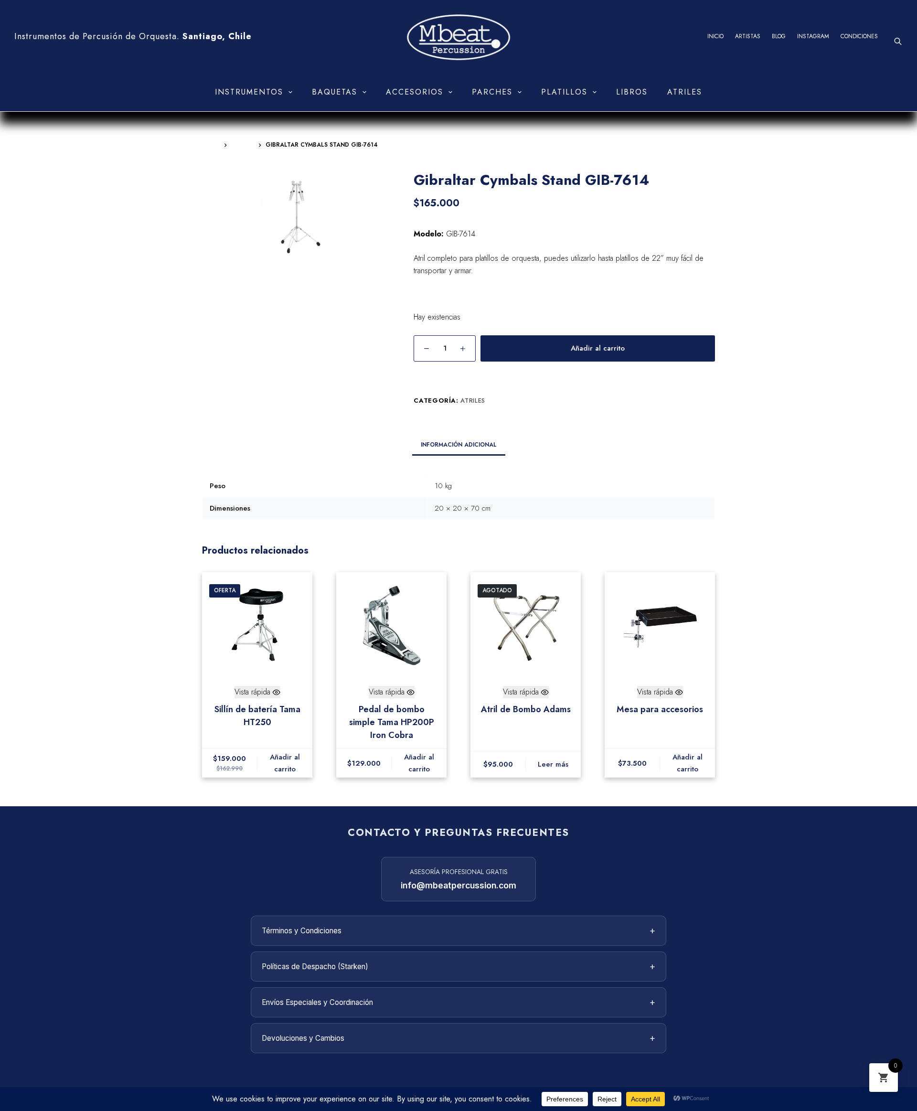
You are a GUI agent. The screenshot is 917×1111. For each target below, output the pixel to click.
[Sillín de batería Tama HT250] (257, 625)
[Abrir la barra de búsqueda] (898, 41)
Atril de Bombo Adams (526, 709)
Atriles (684, 91)
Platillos (564, 91)
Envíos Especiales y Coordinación (458, 1002)
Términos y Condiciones (458, 930)
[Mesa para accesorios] (660, 625)
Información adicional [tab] (459, 444)
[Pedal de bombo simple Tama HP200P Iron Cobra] (391, 625)
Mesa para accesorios (660, 709)
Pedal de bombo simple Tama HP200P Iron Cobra (391, 722)
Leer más (553, 764)
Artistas (747, 36)
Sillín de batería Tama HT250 (257, 715)
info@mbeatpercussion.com (458, 885)
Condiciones (859, 36)
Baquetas (334, 91)
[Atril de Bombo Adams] (525, 625)
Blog (779, 36)
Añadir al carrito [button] (285, 763)
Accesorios (414, 91)
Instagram (813, 36)
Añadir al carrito (598, 348)
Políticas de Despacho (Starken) (458, 966)
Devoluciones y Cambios (458, 1038)
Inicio (715, 36)
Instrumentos (249, 91)
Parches (492, 91)
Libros (632, 91)
